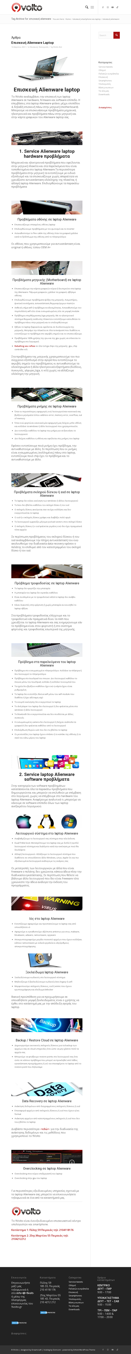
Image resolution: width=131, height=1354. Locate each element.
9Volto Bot (57, 47)
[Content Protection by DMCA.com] (19, 1323)
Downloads (104, 94)
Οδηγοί (102, 70)
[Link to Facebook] (103, 7)
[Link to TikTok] (117, 7)
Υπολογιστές (44, 47)
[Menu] (92, 7)
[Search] (85, 7)
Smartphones (105, 80)
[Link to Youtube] (112, 7)
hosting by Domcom (52, 1350)
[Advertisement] (109, 157)
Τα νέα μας (104, 90)
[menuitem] (85, 7)
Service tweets (106, 66)
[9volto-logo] (27, 7)
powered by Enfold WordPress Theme (78, 1350)
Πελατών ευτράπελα (109, 73)
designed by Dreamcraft (31, 1350)
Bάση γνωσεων (106, 87)
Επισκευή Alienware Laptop (32, 43)
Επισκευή (34, 47)
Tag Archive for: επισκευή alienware (31, 18)
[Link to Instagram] (107, 7)
